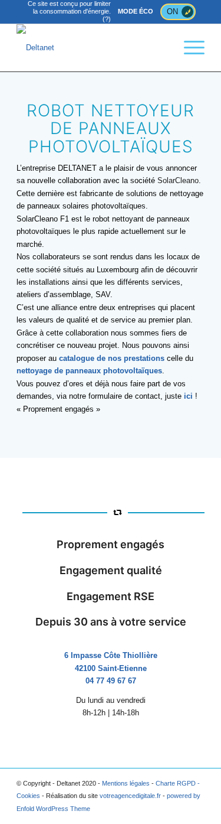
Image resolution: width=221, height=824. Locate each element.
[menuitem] (188, 47)
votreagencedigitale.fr (130, 795)
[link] (178, 180)
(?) (107, 18)
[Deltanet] (92, 47)
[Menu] (188, 47)
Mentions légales (126, 783)
